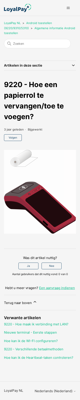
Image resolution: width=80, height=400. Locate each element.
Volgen (13, 137)
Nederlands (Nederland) (54, 391)
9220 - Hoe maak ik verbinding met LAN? (36, 324)
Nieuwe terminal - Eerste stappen (30, 332)
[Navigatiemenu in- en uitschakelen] (68, 8)
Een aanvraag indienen (57, 288)
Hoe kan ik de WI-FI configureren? (31, 341)
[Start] (17, 8)
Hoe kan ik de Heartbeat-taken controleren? (38, 357)
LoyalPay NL (12, 23)
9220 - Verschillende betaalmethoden (33, 349)
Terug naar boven (18, 303)
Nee (51, 265)
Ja (28, 265)
